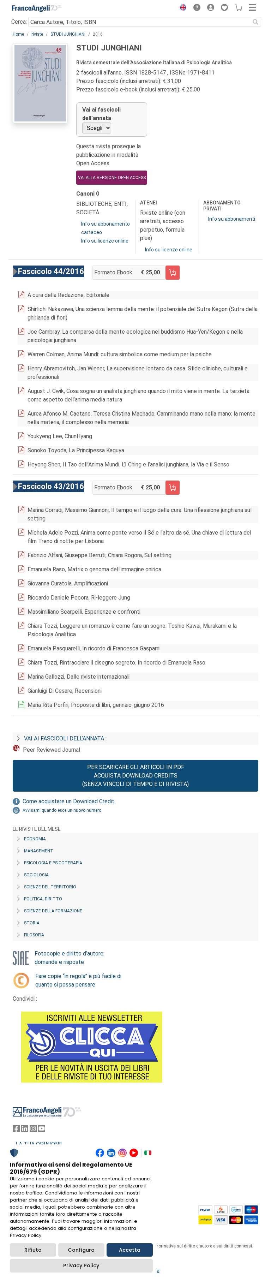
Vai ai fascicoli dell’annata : (65, 738)
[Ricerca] (255, 22)
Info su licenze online (104, 241)
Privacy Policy (81, 1265)
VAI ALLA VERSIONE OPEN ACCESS (112, 177)
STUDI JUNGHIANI (67, 34)
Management (38, 850)
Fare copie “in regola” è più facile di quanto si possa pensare (78, 980)
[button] (181, 8)
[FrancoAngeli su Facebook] (16, 1130)
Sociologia (36, 874)
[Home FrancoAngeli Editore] (36, 8)
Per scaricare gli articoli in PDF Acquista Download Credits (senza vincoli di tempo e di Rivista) (135, 775)
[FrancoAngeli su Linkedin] (24, 1130)
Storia (32, 922)
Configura (81, 1249)
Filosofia (34, 935)
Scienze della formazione (53, 910)
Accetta (129, 1249)
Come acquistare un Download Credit (68, 801)
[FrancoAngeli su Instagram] (33, 1130)
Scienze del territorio (50, 886)
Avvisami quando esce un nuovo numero (62, 810)
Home (18, 34)
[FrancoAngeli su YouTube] (41, 1130)
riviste (37, 34)
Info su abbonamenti (231, 219)
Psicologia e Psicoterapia (53, 862)
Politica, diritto (43, 898)
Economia (35, 838)
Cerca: (19, 21)
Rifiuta (33, 1249)
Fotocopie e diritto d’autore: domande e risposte (69, 957)
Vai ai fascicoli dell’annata (101, 113)
